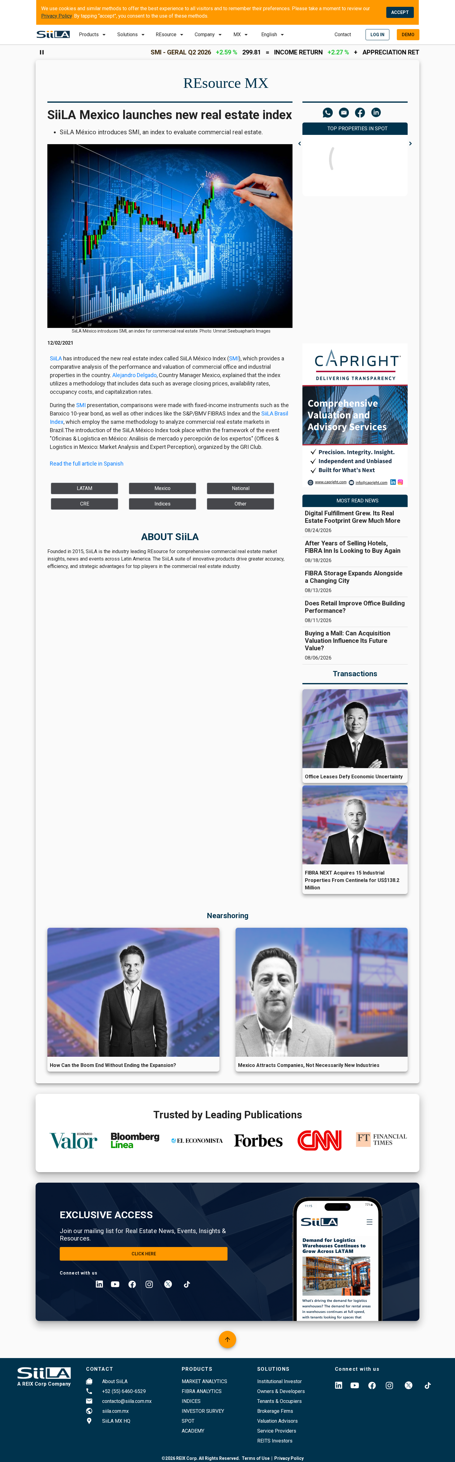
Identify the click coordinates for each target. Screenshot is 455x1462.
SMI (234, 358)
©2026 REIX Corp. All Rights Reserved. (201, 1458)
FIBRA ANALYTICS (202, 1391)
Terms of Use (256, 1458)
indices (191, 1401)
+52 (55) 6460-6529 (124, 1391)
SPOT (188, 1421)
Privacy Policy (56, 16)
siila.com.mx (115, 1411)
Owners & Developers (281, 1391)
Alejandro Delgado (134, 375)
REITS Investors (274, 1441)
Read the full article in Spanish (87, 463)
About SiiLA (115, 1381)
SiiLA (56, 358)
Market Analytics (204, 1381)
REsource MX (226, 83)
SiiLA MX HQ (116, 1421)
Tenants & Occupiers (279, 1401)
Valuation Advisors (277, 1421)
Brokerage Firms (275, 1411)
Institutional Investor (279, 1381)
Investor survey (203, 1411)
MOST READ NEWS (357, 501)
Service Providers (276, 1431)
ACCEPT (400, 12)
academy (193, 1431)
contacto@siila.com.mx (127, 1401)
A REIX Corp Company (44, 1384)
